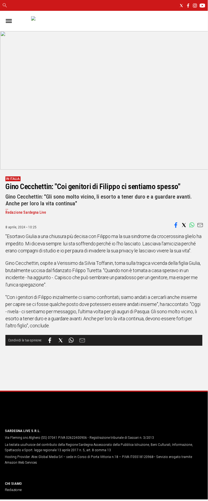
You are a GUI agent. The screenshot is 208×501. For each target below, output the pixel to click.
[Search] (5, 5)
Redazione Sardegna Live (25, 212)
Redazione (13, 489)
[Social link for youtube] (202, 6)
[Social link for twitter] (181, 6)
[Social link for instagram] (195, 6)
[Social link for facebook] (188, 6)
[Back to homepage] (33, 413)
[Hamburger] (9, 21)
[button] (176, 225)
